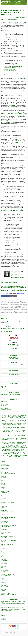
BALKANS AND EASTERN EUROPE (7, 502)
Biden (18, 416)
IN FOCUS (3, 487)
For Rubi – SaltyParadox (5, 601)
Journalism (7, 437)
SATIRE (2, 543)
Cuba (8, 421)
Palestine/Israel (12, 443)
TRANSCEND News (4, 464)
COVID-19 (16, 420)
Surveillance (8, 450)
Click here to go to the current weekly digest (11, 321)
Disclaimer (3, 618)
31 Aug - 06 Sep (14, 350)
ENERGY (2, 499)
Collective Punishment (10, 419)
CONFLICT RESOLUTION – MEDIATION (8, 473)
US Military (23, 289)
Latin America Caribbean (20, 437)
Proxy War (14, 289)
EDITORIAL (3, 461)
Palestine (6, 443)
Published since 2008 (14, 634)
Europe (23, 424)
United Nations (7, 452)
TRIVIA (2, 564)
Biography (4, 417)
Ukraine (11, 290)
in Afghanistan (22, 116)
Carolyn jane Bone (4, 603)
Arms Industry (10, 416)
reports (6, 30)
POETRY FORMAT (4, 583)
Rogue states (23, 446)
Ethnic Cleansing (17, 424)
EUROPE (2, 507)
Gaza (12, 427)
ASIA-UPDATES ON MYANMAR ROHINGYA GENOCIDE (11, 500)
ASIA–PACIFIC (3, 498)
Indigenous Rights (16, 431)
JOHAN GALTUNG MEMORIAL (6, 462)
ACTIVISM (3, 490)
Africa (7, 415)
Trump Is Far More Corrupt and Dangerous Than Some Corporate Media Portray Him (14, 329)
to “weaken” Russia (5, 120)
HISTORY (2, 533)
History (11, 430)
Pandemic (19, 443)
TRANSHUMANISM (4, 549)
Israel (3, 435)
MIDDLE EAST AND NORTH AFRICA (7, 515)
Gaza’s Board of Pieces (8, 326)
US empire (3, 290)
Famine (10, 426)
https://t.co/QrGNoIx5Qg (11, 194)
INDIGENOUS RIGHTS (5, 537)
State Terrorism (16, 449)
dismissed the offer (20, 45)
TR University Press (4, 408)
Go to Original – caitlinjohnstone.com (9, 282)
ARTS (2, 551)
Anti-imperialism (21, 415)
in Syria (5, 118)
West (25, 290)
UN (25, 450)
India (11, 431)
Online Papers (3, 386)
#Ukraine (10, 67)
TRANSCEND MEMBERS (5, 477)
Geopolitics (9, 429)
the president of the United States (19, 80)
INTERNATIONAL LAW (5, 518)
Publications (3, 387)
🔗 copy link (12, 296)
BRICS (8, 417)
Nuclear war (4, 289)
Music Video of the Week (5, 596)
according (23, 78)
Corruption (10, 420)
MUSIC (2, 567)
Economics (19, 423)
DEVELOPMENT (4, 558)
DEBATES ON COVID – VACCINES (7, 544)
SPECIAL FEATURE (4, 547)
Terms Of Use (3, 616)
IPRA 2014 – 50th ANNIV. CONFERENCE (8, 594)
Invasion (22, 434)
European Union (15, 286)
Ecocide (14, 423)
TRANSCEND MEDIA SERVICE (12, 1)
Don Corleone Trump (7, 331)
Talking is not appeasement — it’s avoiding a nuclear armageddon (13, 209)
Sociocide (5, 449)
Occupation (4, 442)
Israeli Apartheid (9, 435)
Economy (24, 423)
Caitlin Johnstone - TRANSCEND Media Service (10, 19)
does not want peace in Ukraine (15, 113)
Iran (25, 434)
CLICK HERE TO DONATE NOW (14, 338)
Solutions (9, 449)
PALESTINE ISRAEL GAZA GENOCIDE (8, 517)
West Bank (17, 455)
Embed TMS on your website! (14, 628)
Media (17, 438)
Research (18, 446)
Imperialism (4, 287)
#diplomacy (14, 67)
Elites (4, 424)
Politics (12, 445)
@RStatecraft (7, 191)
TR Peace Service (4, 405)
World (15, 456)
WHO (8, 456)
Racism (10, 446)
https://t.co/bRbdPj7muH (9, 69)
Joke (3, 437)
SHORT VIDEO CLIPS (5, 590)
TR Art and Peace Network (5, 402)
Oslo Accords (23, 442)
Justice (12, 437)
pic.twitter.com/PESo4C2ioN (10, 70)
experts (5, 80)
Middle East (23, 438)
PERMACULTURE (4, 560)
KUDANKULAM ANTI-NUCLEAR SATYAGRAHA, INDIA (10, 562)
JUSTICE (2, 495)
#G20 (19, 67)
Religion (14, 446)
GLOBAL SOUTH (4, 510)
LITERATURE (3, 566)
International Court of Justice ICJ (14, 432)
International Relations (15, 434)
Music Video (22, 439)
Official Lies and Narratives (13, 442)
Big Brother (22, 416)
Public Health (5, 446)
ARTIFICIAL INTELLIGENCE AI (6, 526)
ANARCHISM (3, 559)
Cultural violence (14, 422)
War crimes (20, 453)
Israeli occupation (22, 435)
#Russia (20, 66)
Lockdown (9, 438)
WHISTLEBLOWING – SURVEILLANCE (8, 536)
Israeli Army (15, 435)
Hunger (23, 430)
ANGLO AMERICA (18, 17)
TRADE (2, 556)
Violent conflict (11, 453)
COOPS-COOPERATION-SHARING (7, 475)
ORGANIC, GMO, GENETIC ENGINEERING (8, 540)
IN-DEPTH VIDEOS (4, 589)
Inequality (22, 431)
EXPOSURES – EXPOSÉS (5, 532)
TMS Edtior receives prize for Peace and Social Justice (10, 394)
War (16, 453)
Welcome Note (3, 389)
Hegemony (21, 286)
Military (4, 439)
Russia (18, 289)
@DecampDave (14, 66)
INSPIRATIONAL (4, 579)
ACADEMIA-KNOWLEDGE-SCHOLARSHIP (8, 525)
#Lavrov (6, 67)
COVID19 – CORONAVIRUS (6, 575)
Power (16, 445)
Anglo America (13, 415)
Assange (15, 416)
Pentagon (9, 289)
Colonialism (18, 419)
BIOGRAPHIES (3, 469)
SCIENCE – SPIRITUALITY (6, 577)
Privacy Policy (3, 619)
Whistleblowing (23, 455)
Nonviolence (11, 441)
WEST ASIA (3, 524)
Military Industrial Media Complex (15, 287)
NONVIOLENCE (4, 476)
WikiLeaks (11, 456)
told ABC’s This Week (16, 141)
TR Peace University (4, 404)
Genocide (17, 427)
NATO (24, 287)
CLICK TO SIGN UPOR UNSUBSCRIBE (14, 358)
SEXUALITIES (3, 571)
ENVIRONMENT (4, 529)
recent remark (15, 142)
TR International (4, 401)
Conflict (23, 419)
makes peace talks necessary (16, 90)
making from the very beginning (16, 112)
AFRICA (2, 488)
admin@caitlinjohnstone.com (17, 277)
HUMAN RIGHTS (4, 484)
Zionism (19, 456)
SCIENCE (2, 545)
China (21, 417)
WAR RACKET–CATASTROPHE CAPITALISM (9, 496)
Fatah (14, 426)
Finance (17, 426)
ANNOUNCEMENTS (4, 468)
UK (19, 450)
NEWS (2, 494)
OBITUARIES (3, 585)
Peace (23, 443)
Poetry (8, 445)
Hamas (21, 429)
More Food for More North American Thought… (17, 603)
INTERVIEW (3, 552)
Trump (16, 450)
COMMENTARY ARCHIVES (6, 593)
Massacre (13, 438)
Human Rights (17, 430)
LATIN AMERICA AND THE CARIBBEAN (8, 511)
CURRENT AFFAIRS (4, 570)
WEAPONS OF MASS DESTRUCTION (7, 479)
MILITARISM (3, 481)
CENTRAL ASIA (4, 506)
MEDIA (2, 509)
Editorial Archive (4, 385)
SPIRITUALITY (3, 582)
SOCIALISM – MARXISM (5, 530)
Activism (4, 415)
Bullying (11, 417)
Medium (13, 276)
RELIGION (3, 548)
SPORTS (2, 578)
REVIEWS (3, 541)
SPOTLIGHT (3, 513)
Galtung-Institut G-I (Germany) (6, 409)
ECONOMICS (3, 555)
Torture (13, 450)
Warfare (22, 290)
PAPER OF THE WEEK (5, 466)
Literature (4, 438)
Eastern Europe (7, 286)
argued (2, 159)
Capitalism (16, 417)
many (2, 80)
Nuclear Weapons (23, 441)
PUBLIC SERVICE (4, 563)
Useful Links (3, 615)
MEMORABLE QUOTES (5, 491)
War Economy (16, 290)
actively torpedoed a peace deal (10, 122)
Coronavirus (4, 420)
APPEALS (3, 514)
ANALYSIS (3, 483)
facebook (5, 296)
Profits (20, 445)
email (12, 293)
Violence (5, 453)
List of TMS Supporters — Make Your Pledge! (14, 345)
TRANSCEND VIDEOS (5, 465)
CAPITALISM (3, 528)
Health (25, 428)
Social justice (23, 447)
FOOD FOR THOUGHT (5, 581)
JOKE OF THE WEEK (4, 586)
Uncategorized (3, 592)
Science (7, 447)
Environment (9, 424)
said (17, 168)
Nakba (2, 441)
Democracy (20, 421)
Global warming (15, 428)
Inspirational (4, 432)
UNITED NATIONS (4, 522)
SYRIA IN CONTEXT (4, 521)
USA (8, 290)
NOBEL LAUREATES (4, 472)
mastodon (21, 293)
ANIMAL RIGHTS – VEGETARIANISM (7, 574)
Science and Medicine (14, 447)
